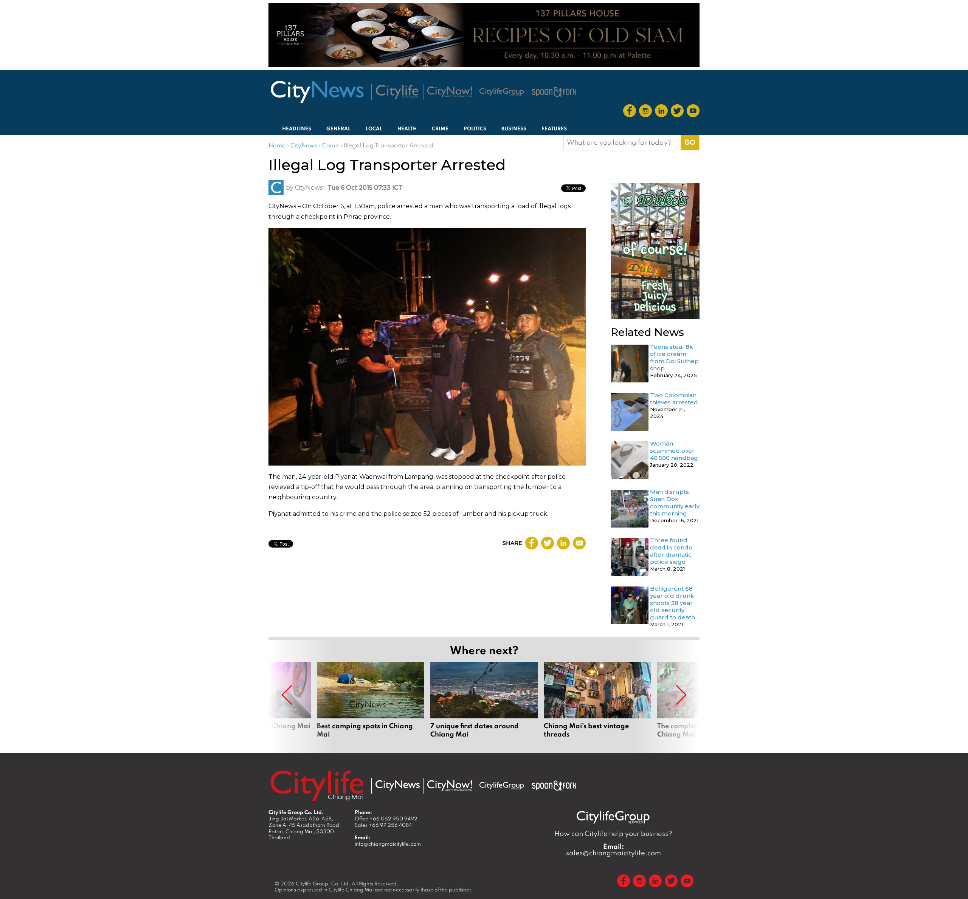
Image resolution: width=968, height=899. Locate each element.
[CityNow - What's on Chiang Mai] (450, 786)
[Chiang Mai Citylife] (397, 92)
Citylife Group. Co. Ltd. (323, 883)
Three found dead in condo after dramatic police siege (671, 551)
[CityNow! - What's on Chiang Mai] (450, 92)
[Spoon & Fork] (554, 91)
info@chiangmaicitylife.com (388, 843)
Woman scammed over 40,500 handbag (674, 450)
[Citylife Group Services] (502, 91)
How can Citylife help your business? (613, 833)
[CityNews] (316, 91)
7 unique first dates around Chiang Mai (484, 704)
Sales (383, 825)
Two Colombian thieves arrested (674, 398)
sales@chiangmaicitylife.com (613, 849)
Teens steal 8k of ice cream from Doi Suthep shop (674, 357)
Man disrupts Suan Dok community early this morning (675, 502)
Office (386, 818)
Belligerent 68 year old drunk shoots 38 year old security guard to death (672, 603)
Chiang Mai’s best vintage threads (597, 704)
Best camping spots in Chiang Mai (370, 704)
